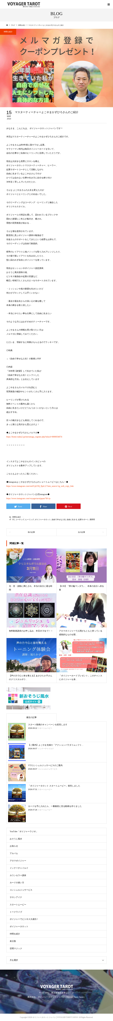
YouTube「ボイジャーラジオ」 (24, 831)
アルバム (14, 853)
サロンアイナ (16, 897)
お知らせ (14, 846)
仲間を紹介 (8, 32)
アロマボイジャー (18, 861)
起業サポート (83, 520)
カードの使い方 (17, 882)
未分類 (13, 941)
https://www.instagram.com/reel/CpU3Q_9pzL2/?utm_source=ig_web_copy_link (40, 486)
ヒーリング (29, 520)
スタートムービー (18, 905)
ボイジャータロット (43, 520)
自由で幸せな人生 (59, 520)
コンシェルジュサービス (21, 890)
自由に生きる (72, 520)
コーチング (19, 520)
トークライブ (16, 912)
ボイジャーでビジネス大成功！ (24, 919)
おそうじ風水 (16, 839)
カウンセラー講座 (18, 875)
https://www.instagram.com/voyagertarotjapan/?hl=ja (28, 498)
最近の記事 (31, 717)
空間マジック (16, 948)
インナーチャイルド (19, 868)
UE (13, 520)
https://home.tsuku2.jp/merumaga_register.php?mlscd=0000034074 (34, 437)
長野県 (92, 520)
